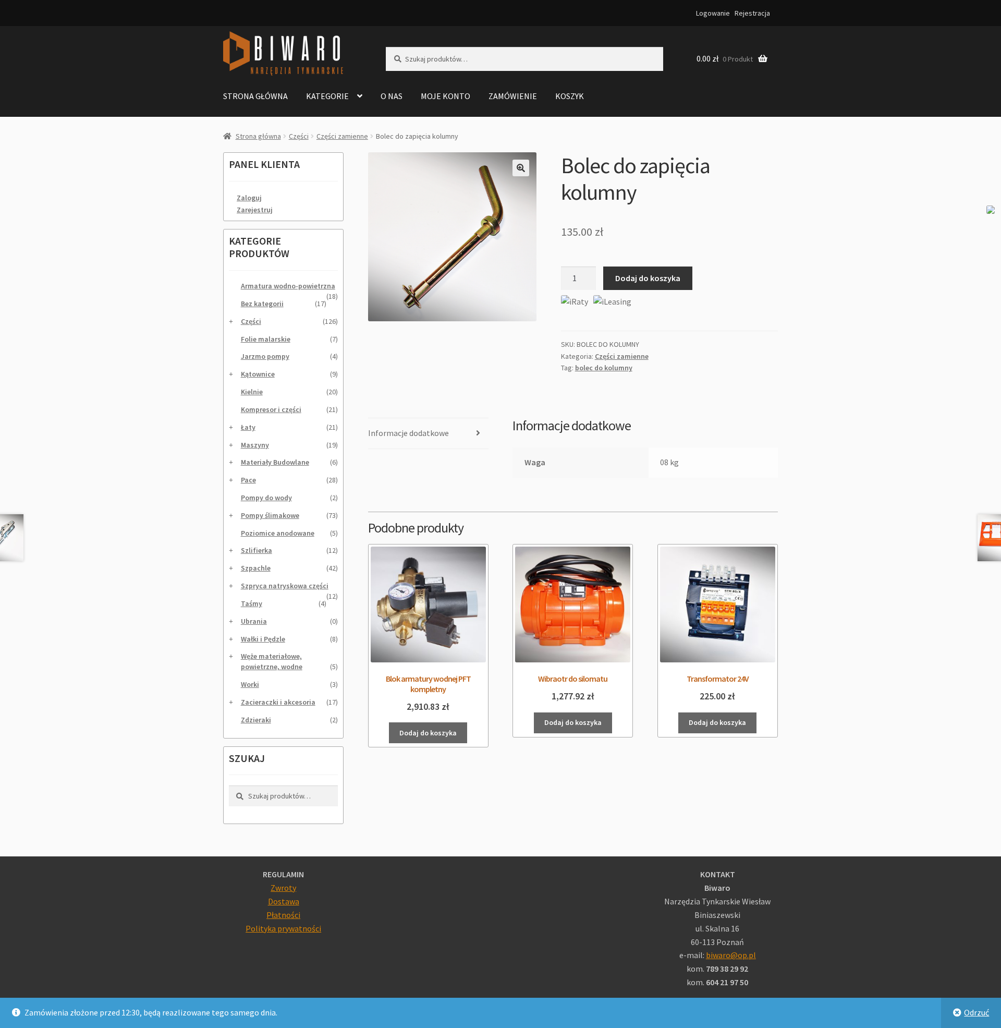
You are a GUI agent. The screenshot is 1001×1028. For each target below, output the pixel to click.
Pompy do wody (266, 497)
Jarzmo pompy (265, 356)
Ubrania (254, 621)
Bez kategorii (262, 303)
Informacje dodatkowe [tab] (408, 433)
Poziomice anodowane (277, 533)
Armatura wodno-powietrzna (288, 286)
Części (299, 136)
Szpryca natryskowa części (284, 585)
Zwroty (283, 887)
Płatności (283, 915)
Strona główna (255, 96)
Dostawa (283, 901)
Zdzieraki (256, 719)
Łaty (248, 427)
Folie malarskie (265, 339)
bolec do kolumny (603, 367)
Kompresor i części (271, 409)
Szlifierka (256, 550)
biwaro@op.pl (731, 955)
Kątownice (258, 374)
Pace (248, 480)
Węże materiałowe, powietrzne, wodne (271, 661)
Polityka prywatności (283, 928)
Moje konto (445, 96)
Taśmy (251, 603)
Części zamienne (342, 136)
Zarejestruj (255, 209)
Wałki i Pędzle (263, 639)
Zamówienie (513, 96)
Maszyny (255, 445)
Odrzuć (976, 1012)
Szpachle (256, 568)
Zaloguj (249, 197)
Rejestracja (752, 13)
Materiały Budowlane (275, 462)
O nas (391, 96)
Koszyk (569, 96)
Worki (250, 684)
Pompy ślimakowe (270, 515)
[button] (520, 168)
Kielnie (252, 391)
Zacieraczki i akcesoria (278, 702)
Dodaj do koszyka (647, 278)
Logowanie (713, 13)
